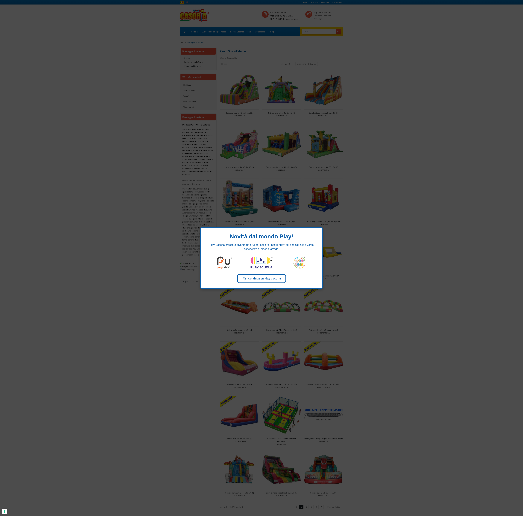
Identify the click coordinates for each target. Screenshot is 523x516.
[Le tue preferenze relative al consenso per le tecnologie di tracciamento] (4, 511)
